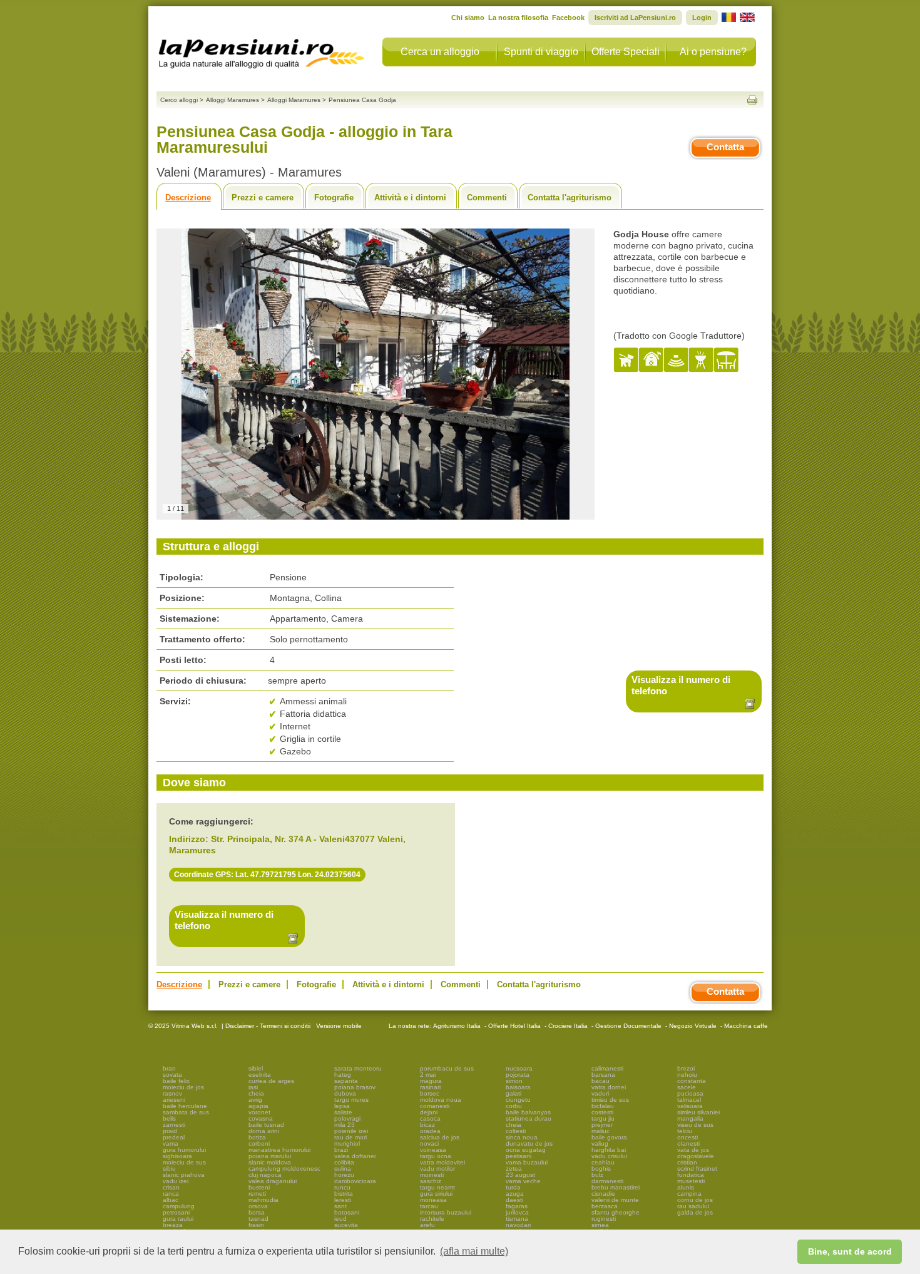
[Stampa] (752, 100)
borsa (256, 1212)
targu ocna (435, 1156)
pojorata (517, 1074)
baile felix (176, 1080)
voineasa (433, 1149)
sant (340, 1206)
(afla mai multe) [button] (474, 1251)
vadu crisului (609, 1156)
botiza (257, 1137)
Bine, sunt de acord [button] (850, 1251)
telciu (684, 1131)
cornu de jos (695, 1199)
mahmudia (263, 1199)
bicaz (427, 1124)
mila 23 (344, 1124)
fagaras (517, 1206)
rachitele (432, 1218)
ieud (340, 1218)
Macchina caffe (746, 1025)
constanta (691, 1080)
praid (170, 1131)
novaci (429, 1143)
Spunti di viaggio (541, 51)
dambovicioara (355, 1181)
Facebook (568, 17)
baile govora (609, 1137)
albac (170, 1199)
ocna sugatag (526, 1149)
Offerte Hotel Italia (514, 1025)
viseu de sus (695, 1124)
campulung (179, 1206)
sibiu (169, 1168)
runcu (342, 1187)
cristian (687, 1162)
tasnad (258, 1218)
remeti (257, 1193)
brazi (341, 1149)
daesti (514, 1199)
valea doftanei (355, 1156)
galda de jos (695, 1212)
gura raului (178, 1218)
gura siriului (436, 1193)
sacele (686, 1087)
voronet (259, 1112)
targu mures (351, 1099)
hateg (342, 1074)
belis (169, 1118)
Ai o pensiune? (713, 51)
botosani (346, 1212)
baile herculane (185, 1105)
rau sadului (693, 1206)
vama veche (523, 1181)
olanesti (688, 1143)
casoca (430, 1118)
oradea (430, 1131)
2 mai (428, 1074)
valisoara (690, 1105)
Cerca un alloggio (440, 51)
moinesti (432, 1174)
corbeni (259, 1143)
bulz (597, 1174)
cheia (256, 1093)
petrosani (176, 1212)
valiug (599, 1143)
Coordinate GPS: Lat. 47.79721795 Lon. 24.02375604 (267, 874)
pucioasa (690, 1093)
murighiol (347, 1143)
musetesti (691, 1181)
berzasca (604, 1206)
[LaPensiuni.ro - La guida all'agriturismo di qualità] (262, 50)
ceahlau (603, 1162)
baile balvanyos (528, 1112)
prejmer (602, 1124)
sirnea (600, 1224)
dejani (428, 1112)
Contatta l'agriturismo (569, 197)
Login (702, 17)
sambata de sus (186, 1112)
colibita (344, 1162)
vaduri (600, 1093)
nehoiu (687, 1074)
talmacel (689, 1099)
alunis (685, 1187)
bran (169, 1068)
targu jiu (603, 1118)
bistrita (343, 1193)
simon (514, 1080)
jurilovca (517, 1212)
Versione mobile (338, 1025)
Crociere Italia (568, 1025)
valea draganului (272, 1181)
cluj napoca (265, 1174)
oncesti (687, 1137)
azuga (515, 1193)
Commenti (487, 197)
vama (170, 1143)
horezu (344, 1174)
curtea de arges (271, 1080)
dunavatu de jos (529, 1143)
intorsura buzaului (445, 1212)
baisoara (518, 1087)
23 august (520, 1174)
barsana (603, 1074)
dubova (345, 1093)
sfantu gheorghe (615, 1212)
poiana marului (269, 1156)
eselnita (259, 1074)
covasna (260, 1118)
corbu (514, 1105)
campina (689, 1193)
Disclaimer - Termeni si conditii (267, 1025)
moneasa (433, 1199)
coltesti (516, 1131)
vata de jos (693, 1149)
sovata (172, 1074)
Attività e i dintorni (410, 197)
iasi (253, 1087)
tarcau (429, 1206)
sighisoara (177, 1156)
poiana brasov (355, 1087)
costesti (602, 1112)
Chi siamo (467, 17)
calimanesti (607, 1068)
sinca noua (522, 1137)
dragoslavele (695, 1156)
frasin (256, 1224)
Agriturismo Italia (457, 1025)
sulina (342, 1168)
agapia (258, 1105)
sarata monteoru (358, 1068)
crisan (171, 1187)
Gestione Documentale (628, 1025)
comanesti (434, 1105)
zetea (514, 1168)
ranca (171, 1193)
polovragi (347, 1118)
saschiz (430, 1181)
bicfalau (602, 1105)
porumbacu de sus (447, 1068)
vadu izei (175, 1181)
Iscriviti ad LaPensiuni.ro (635, 17)
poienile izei (351, 1131)
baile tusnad (266, 1124)
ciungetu (518, 1099)
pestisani (518, 1156)
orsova (258, 1206)
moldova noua (440, 1099)
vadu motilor (437, 1168)
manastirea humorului (279, 1149)
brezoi (686, 1068)
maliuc (600, 1131)
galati (513, 1093)
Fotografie (334, 197)
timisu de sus (610, 1099)
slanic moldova (269, 1162)
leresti (342, 1199)
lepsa (342, 1105)
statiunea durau (528, 1118)
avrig (255, 1099)
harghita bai (608, 1149)
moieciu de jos (183, 1087)
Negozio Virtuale (693, 1025)
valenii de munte (615, 1199)
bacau (600, 1080)
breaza (173, 1224)
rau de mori (350, 1137)
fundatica (690, 1174)
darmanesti (607, 1181)
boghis (601, 1168)
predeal (174, 1137)
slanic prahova (184, 1174)
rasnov (172, 1093)
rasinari (430, 1087)
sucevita (346, 1224)
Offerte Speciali (625, 51)
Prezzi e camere (263, 197)
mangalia (690, 1118)
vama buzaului (527, 1162)
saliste (343, 1112)
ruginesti (603, 1218)
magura (431, 1080)
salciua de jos (439, 1137)
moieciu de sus (184, 1162)
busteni (259, 1187)
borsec (429, 1093)
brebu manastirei (615, 1187)
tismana (517, 1218)
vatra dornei (608, 1087)
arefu (427, 1224)
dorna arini (263, 1131)
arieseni (174, 1099)
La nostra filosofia (518, 17)
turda (513, 1187)
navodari (518, 1224)
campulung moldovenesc (284, 1168)
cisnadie (603, 1193)
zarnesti (174, 1124)
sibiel (255, 1068)
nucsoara (519, 1068)
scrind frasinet (697, 1168)
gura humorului (184, 1149)
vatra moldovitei (442, 1162)
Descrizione (188, 197)
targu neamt (437, 1187)
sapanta (346, 1080)
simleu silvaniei (698, 1112)
